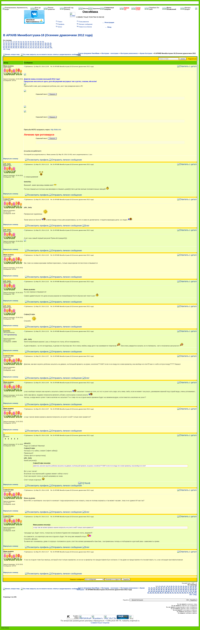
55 (38, 44)
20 (43, 41)
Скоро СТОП (138, 8)
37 (43, 43)
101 (4, 49)
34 (36, 43)
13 (26, 41)
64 (11, 46)
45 (14, 44)
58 (45, 44)
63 (9, 46)
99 (48, 47)
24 (11, 43)
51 (28, 44)
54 (36, 44)
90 (26, 47)
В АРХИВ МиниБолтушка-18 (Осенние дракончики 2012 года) (48, 35)
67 (18, 46)
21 (4, 43)
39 (48, 43)
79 (48, 46)
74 (36, 46)
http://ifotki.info (56, 130)
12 (23, 41)
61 (4, 46)
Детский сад (68, 7)
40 (50, 43)
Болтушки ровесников (129, 53)
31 (28, 43)
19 (40, 41)
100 (51, 47)
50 (26, 44)
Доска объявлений (171, 8)
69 (23, 46)
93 (33, 47)
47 (18, 44)
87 (18, 47)
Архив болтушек (146, 53)
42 (6, 44)
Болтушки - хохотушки (110, 53)
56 (40, 44)
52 (31, 44)
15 (31, 41)
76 (40, 46)
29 (23, 43)
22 (6, 43)
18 (38, 41)
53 (33, 44)
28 (21, 43)
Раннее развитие (51, 8)
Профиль (61, 24)
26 (16, 43)
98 (45, 47)
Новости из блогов (85, 27)
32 (31, 43)
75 (38, 46)
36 (40, 43)
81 (4, 47)
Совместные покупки (109, 8)
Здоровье (96, 8)
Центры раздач (187, 8)
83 (9, 47)
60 (50, 44)
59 (48, 44)
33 (33, 43)
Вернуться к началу (10, 158)
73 (33, 46)
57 (43, 44)
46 (16, 44)
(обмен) (67, 9)
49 (23, 44)
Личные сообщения (85, 24)
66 (16, 46)
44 (11, 44)
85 (14, 47)
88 (21, 47)
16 (33, 41)
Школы (85, 8)
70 (26, 46)
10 (18, 41)
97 (43, 47)
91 (28, 47)
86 (16, 47)
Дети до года (38, 8)
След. (8, 49)
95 (38, 47)
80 (50, 46)
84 (11, 47)
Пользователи (84, 21)
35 (38, 43)
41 (4, 44)
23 (9, 43)
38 (45, 43)
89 (23, 47)
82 (6, 47)
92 (31, 47)
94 (36, 47)
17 (35, 41)
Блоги (60, 27)
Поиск (60, 21)
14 (28, 41)
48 (21, 44)
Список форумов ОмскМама (88, 53)
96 (40, 47)
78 (45, 46)
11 (21, 41)
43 (9, 44)
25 (14, 43)
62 (6, 46)
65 (14, 46)
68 (21, 46)
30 (26, 43)
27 (18, 43)
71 (28, 46)
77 (43, 46)
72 (31, 46)
